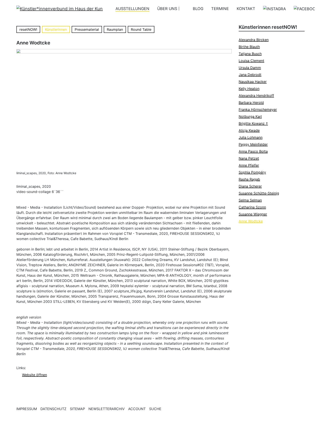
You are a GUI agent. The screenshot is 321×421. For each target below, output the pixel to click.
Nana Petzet (249, 158)
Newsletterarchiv (106, 409)
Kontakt (246, 8)
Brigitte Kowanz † (253, 123)
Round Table (141, 29)
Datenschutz (53, 409)
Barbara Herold (251, 102)
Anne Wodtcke (251, 221)
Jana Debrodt (250, 74)
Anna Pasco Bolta (253, 151)
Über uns (167, 8)
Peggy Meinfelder (253, 144)
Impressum (26, 409)
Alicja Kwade (249, 130)
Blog (198, 8)
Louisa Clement (251, 60)
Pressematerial (87, 29)
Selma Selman (250, 200)
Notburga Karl (250, 116)
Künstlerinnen (56, 29)
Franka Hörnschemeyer (258, 109)
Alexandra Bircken (254, 39)
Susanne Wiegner (253, 214)
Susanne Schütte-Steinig (259, 193)
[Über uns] (182, 8)
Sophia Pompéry (252, 172)
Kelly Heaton (249, 88)
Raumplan (115, 29)
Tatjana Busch (250, 53)
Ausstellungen (132, 8)
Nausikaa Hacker (253, 81)
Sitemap (77, 409)
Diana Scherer (250, 186)
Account (137, 409)
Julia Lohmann (250, 137)
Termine (220, 8)
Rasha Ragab (249, 179)
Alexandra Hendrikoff (256, 95)
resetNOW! (28, 29)
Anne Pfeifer (249, 165)
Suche (155, 409)
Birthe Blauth (249, 46)
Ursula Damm (250, 67)
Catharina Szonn (252, 207)
